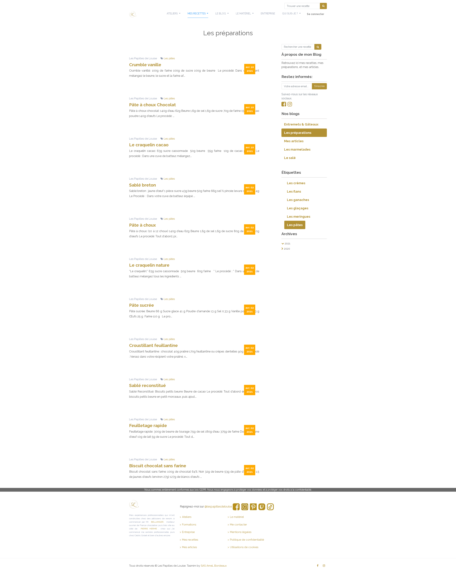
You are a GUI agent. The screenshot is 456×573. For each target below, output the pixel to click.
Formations (189, 524)
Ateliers (186, 517)
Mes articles (189, 547)
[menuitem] (268, 14)
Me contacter (238, 524)
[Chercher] (323, 6)
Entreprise (188, 532)
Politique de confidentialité (247, 539)
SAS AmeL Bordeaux (214, 565)
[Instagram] (289, 104)
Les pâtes (169, 58)
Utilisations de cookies (244, 547)
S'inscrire (319, 86)
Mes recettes (190, 539)
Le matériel (237, 517)
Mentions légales (240, 532)
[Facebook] (283, 104)
